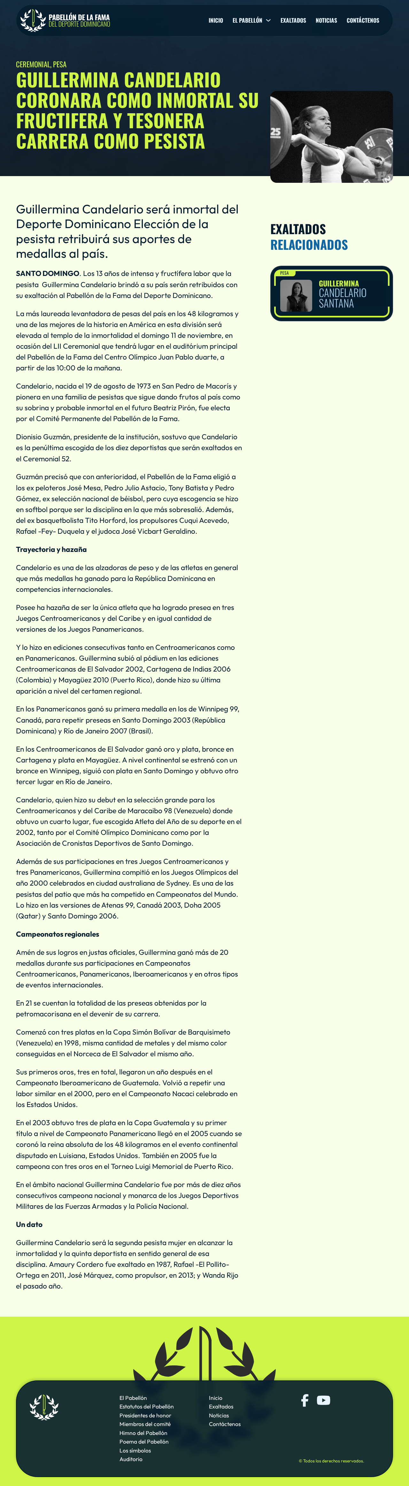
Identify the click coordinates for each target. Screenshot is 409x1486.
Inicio (216, 20)
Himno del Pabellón (143, 1433)
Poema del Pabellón (144, 1441)
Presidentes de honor (145, 1415)
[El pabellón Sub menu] (268, 20)
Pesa (284, 273)
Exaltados (293, 20)
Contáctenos (363, 20)
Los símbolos (135, 1450)
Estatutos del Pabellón (147, 1406)
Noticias (326, 20)
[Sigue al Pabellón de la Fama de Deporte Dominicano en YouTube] (323, 1400)
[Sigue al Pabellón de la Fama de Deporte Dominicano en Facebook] (305, 1400)
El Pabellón (133, 1397)
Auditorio (131, 1459)
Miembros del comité (145, 1424)
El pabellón (247, 20)
